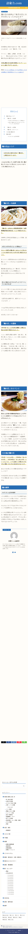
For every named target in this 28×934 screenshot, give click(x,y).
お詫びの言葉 (9, 801)
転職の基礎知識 (10, 844)
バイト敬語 (9, 809)
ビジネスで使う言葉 (11, 803)
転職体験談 (9, 848)
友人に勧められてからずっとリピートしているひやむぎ (17, 123)
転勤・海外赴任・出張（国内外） (13, 857)
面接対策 (8, 846)
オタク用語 (9, 822)
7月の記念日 (10, 885)
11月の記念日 (11, 892)
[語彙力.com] (14, 5)
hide (16, 111)
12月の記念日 (11, 894)
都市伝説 (5, 919)
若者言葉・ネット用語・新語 (13, 820)
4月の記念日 (10, 880)
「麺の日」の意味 (11, 127)
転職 (5, 841)
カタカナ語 (7, 834)
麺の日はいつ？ (10, 116)
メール (18, 915)
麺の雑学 (8, 134)
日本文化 (6, 898)
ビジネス (12, 915)
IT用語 (6, 837)
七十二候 (22, 915)
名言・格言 (7, 827)
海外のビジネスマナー (10, 861)
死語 (7, 824)
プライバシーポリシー (11, 930)
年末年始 (5, 917)
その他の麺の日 (10, 132)
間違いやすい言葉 (10, 811)
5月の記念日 (10, 882)
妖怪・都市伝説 (8, 901)
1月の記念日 (10, 875)
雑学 (5, 905)
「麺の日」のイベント (12, 129)
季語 (7, 871)
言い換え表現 (9, 799)
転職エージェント (10, 849)
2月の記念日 (10, 877)
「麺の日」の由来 (11, 118)
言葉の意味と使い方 (9, 796)
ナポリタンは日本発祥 (14, 136)
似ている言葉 (9, 818)
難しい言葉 (11, 919)
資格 (20, 917)
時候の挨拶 (10, 807)
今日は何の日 (9, 873)
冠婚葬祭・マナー (10, 816)
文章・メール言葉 (10, 805)
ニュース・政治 (10, 813)
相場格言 (8, 830)
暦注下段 (15, 917)
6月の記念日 (10, 883)
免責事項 (19, 930)
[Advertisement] (14, 90)
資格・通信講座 (8, 864)
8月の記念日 (10, 887)
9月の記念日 (10, 889)
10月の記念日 (11, 890)
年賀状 (10, 917)
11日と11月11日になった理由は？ (17, 120)
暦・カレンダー (4, 11)
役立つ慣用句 (9, 814)
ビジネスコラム (8, 853)
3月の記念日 (10, 878)
